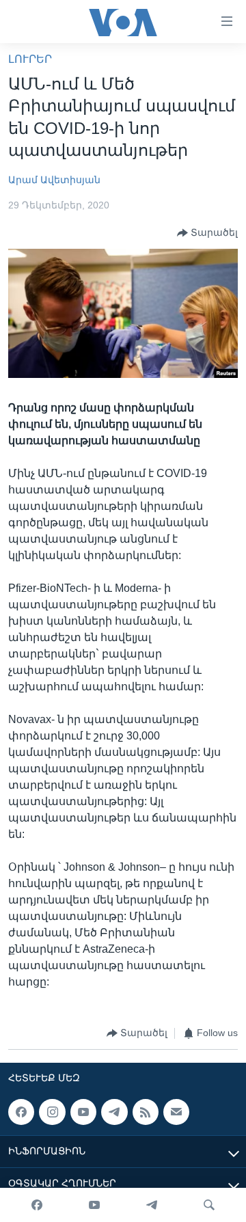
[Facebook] (36, 1205)
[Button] (207, 233)
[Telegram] (151, 1205)
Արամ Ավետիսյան (54, 179)
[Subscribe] (176, 1112)
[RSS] (146, 1112)
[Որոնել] (209, 1205)
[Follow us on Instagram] (52, 1112)
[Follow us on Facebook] (21, 1112)
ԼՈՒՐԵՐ (30, 59)
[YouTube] (94, 1205)
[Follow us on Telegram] (114, 1112)
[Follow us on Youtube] (83, 1112)
